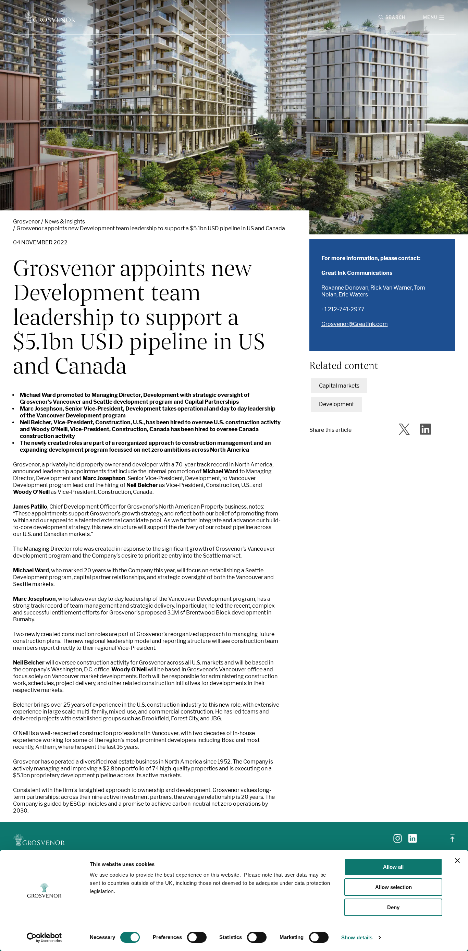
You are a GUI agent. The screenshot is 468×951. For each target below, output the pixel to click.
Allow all (393, 867)
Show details (356, 937)
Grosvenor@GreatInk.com (354, 324)
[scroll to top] (452, 841)
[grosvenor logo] (39, 840)
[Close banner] (457, 860)
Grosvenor (26, 221)
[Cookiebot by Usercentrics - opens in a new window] (44, 937)
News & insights (65, 221)
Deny (393, 907)
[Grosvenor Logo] (49, 17)
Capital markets (339, 385)
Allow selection (393, 887)
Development (336, 404)
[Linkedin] (412, 841)
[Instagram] (397, 841)
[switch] (197, 937)
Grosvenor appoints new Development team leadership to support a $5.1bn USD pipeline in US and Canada (150, 228)
